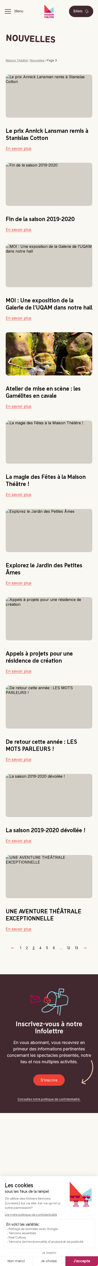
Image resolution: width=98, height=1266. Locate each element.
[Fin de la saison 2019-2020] (49, 184)
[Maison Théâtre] (49, 11)
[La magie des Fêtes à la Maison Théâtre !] (49, 442)
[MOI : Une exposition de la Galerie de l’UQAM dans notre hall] (49, 265)
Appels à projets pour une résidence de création (39, 657)
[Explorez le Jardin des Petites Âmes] (49, 530)
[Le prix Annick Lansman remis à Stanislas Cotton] (49, 96)
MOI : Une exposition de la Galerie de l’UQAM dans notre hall (49, 304)
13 (76, 948)
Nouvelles (37, 60)
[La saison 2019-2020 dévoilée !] (49, 795)
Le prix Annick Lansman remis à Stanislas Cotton (47, 134)
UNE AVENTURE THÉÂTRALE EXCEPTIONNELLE (43, 915)
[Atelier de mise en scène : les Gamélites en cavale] (49, 353)
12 (68, 948)
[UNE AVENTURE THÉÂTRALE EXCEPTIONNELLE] (49, 876)
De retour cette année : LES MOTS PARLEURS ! (41, 745)
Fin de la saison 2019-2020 (40, 218)
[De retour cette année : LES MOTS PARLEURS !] (49, 707)
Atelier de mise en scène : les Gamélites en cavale (43, 392)
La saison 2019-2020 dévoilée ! (45, 830)
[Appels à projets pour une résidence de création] (49, 618)
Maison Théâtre (17, 60)
